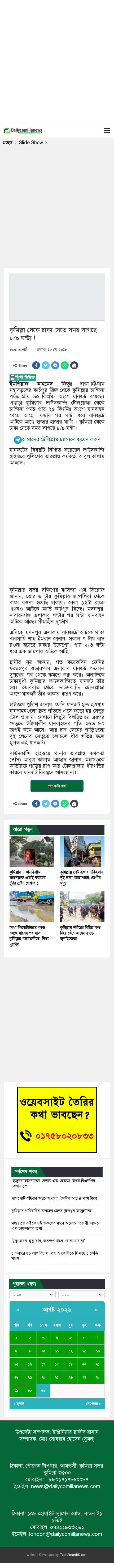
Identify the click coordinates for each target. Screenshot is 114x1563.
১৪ (98, 1351)
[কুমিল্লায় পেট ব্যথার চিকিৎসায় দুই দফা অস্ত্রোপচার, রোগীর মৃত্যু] (82, 851)
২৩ (30, 1377)
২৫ (57, 1377)
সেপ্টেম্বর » (93, 1403)
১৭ (43, 1364)
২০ (84, 1364)
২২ (16, 1377)
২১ (98, 1364)
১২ (70, 1351)
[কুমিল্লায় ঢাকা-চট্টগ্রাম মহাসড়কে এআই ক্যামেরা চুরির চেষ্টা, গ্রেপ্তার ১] (32, 851)
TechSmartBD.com (73, 1555)
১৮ (57, 1364)
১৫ (16, 1364)
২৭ (84, 1377)
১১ (57, 1351)
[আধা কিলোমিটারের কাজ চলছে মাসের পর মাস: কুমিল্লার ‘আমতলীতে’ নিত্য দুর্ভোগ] (32, 906)
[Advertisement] (57, 60)
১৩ (84, 1351)
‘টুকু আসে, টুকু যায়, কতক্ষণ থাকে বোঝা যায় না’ (48, 1241)
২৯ (16, 1390)
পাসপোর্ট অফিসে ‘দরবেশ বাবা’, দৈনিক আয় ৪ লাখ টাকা (54, 1198)
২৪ (43, 1377)
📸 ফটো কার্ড (57, 786)
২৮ (98, 1377)
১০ (43, 1351)
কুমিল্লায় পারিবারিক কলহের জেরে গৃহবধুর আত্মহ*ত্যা (51, 1210)
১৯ (71, 1364)
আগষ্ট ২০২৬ (57, 1310)
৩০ (30, 1390)
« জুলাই (19, 1403)
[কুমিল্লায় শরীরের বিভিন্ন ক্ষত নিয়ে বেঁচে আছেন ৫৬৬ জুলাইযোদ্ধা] (82, 906)
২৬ (71, 1377)
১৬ (30, 1364)
